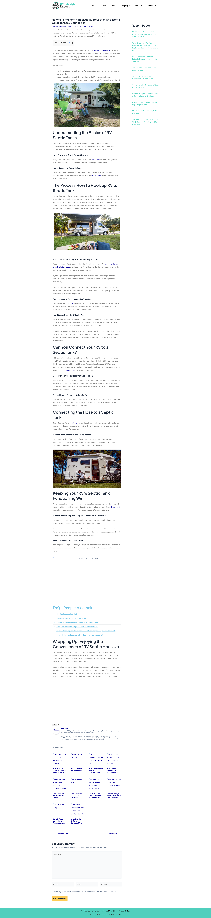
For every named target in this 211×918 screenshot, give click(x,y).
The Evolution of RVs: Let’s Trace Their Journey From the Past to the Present (145, 122)
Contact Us (151, 6)
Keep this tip (116, 507)
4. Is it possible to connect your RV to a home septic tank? (77, 627)
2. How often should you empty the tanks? (71, 618)
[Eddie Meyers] (56, 731)
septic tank (96, 160)
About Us (138, 6)
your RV (71, 303)
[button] (87, 614)
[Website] (111, 884)
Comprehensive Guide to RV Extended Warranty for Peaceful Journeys (144, 59)
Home (93, 6)
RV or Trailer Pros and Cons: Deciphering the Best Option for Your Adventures (144, 34)
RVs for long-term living (102, 50)
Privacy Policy (124, 911)
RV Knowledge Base (107, 6)
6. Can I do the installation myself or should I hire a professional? (79, 635)
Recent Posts (61, 724)
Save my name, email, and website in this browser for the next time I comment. (85, 892)
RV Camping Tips (124, 6)
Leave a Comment (59, 26)
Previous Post (61, 834)
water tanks (96, 175)
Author (54, 724)
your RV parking (68, 370)
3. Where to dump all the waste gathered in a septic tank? (77, 622)
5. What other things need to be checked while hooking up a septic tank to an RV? (85, 631)
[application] (143, 5)
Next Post (114, 834)
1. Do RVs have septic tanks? (66, 614)
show (70, 43)
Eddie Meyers (66, 728)
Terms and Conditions (108, 911)
